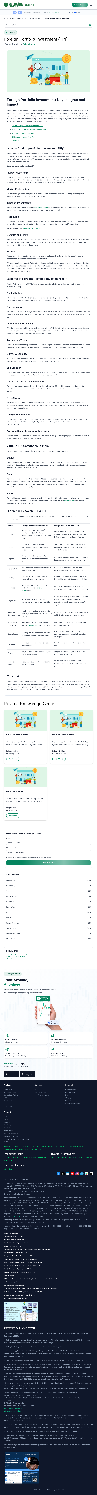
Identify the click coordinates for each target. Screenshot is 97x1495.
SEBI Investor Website (11, 1282)
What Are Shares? (15, 791)
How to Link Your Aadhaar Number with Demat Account (22, 1266)
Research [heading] (69, 1085)
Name (12, 838)
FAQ (5, 1116)
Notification (16, 1146)
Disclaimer (25, 1146)
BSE (8, 1158)
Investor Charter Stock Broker (13, 1236)
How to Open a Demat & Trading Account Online (19, 1272)
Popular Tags (12, 951)
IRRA (34, 1158)
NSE (5, 1158)
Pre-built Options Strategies (60, 1056)
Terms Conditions (47, 1146)
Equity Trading (8, 1089)
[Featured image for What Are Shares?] (25, 777)
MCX (16, 1158)
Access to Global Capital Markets (25, 381)
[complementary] (48, 1174)
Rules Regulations (61, 1146)
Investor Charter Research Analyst (15, 1239)
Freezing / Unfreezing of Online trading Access (16, 1140)
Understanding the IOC (31, 228)
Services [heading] (38, 1085)
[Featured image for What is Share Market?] (25, 720)
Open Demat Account (41, 1092)
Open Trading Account (42, 1095)
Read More (13, 759)
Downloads (7, 1125)
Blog (66, 1095)
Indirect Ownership (17, 172)
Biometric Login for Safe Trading (15, 1056)
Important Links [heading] (13, 1153)
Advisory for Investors (11, 1233)
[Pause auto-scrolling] (69, 12)
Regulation (13, 217)
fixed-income (69, 501)
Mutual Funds (8, 1101)
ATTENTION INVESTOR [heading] (19, 1328)
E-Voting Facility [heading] (14, 1165)
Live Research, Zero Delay (59, 1042)
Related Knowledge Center (30, 703)
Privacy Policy (35, 1146)
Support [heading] (7, 1112)
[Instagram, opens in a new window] (77, 1173)
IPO (9, 956)
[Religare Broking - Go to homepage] (20, 4)
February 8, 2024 (14, 754)
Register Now (53, 12)
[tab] (72, 12)
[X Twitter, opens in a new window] (63, 1173)
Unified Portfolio (11, 1040)
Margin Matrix (8, 1130)
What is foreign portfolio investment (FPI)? (27, 126)
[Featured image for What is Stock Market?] (71, 720)
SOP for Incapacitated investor (14, 1285)
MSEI (26, 1158)
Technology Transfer (18, 340)
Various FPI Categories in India (23, 133)
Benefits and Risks (17, 235)
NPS (36, 1089)
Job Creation (14, 367)
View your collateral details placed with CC (18, 1256)
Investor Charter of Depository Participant (17, 1243)
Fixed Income (8, 1106)
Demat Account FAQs (11, 1133)
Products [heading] (7, 1085)
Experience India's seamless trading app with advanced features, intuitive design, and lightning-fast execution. (31, 991)
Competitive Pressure (19, 414)
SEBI (12, 1158)
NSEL (30, 1158)
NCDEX (21, 1158)
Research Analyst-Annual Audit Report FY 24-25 (19, 1295)
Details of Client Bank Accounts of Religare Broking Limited (23, 1262)
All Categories (12, 874)
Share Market (35, 18)
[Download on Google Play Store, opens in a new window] (86, 1173)
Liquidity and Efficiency (20, 323)
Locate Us (7, 1122)
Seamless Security (12, 1053)
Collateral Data (42, 1158)
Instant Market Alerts (58, 1040)
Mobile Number (16, 848)
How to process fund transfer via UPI (16, 1253)
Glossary (68, 1098)
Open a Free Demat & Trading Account (23, 834)
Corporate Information (77, 1146)
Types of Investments (19, 203)
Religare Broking (12, 751)
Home (6, 18)
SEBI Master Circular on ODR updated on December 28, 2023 (23, 1292)
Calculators (7, 1128)
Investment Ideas (71, 1089)
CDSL (10, 1169)
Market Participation (18, 189)
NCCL (13, 1160)
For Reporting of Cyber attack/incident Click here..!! (21, 1259)
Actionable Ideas (57, 1053)
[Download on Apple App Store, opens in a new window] (91, 1173)
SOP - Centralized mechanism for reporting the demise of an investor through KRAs (31, 1279)
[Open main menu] (90, 4)
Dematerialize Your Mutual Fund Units (16, 1298)
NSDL (5, 1169)
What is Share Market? (17, 735)
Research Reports (71, 1092)
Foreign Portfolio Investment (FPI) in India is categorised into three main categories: (37, 451)
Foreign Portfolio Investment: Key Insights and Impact (46, 102)
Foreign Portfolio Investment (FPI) (56, 18)
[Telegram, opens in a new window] (82, 1173)
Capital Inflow (14, 293)
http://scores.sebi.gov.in (13, 1408)
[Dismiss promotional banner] (83, 12)
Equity (10, 457)
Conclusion (16, 141)
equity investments (41, 207)
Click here (16, 1216)
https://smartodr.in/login (13, 1411)
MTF (5, 1098)
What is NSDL (21, 956)
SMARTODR (89, 1158)
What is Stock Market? (63, 735)
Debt (9, 474)
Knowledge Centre (19, 18)
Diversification (15, 307)
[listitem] (51, 125)
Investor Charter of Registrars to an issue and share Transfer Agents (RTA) (28, 1249)
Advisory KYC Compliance (12, 1246)
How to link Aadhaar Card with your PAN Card (18, 1269)
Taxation (11, 251)
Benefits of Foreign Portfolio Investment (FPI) (29, 130)
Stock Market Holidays (72, 1103)
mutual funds (33, 625)
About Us (7, 1146)
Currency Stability (17, 354)
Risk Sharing (14, 398)
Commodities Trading (11, 1095)
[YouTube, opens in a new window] (72, 1173)
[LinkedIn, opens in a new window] (67, 1173)
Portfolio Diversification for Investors (28, 431)
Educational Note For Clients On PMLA (16, 1149)
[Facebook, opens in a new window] (58, 1173)
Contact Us (7, 1119)
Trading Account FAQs (11, 1136)
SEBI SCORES (69, 1158)
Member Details (9, 1275)
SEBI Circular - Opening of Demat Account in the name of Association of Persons (30, 1288)
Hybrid (10, 493)
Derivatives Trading (10, 1092)
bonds (79, 479)
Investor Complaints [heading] (62, 1153)
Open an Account (80, 5)
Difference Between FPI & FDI (23, 137)
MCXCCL (7, 1160)
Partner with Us (36, 1149)
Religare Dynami (14, 974)
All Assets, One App (11, 1042)
